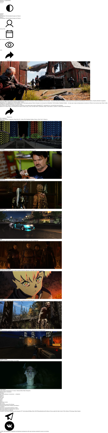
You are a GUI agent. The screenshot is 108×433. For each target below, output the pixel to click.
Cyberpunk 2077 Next (20, 411)
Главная (1, 13)
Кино (1, 399)
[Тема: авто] (9, 8)
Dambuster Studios (30, 119)
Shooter (6, 119)
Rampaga (2, 1)
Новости (45, 119)
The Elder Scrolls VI (60, 411)
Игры (1, 119)
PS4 (25, 119)
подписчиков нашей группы (10, 100)
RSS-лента (2, 403)
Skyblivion (43, 411)
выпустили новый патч (74, 100)
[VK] (54, 426)
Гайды (1, 398)
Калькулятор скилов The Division (7, 404)
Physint (39, 411)
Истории (2, 397)
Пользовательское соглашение (6, 410)
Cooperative (11, 119)
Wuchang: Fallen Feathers (75, 411)
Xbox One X (40, 119)
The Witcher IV (67, 411)
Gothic (26, 411)
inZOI (28, 411)
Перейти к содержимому (5, 0)
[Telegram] (54, 416)
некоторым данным (28, 103)
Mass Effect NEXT (34, 411)
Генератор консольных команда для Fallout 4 (9, 405)
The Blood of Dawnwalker (50, 411)
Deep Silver (16, 119)
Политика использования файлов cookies (9, 407)
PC (19, 119)
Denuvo (1, 14)
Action (22, 119)
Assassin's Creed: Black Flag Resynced (8, 411)
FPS (4, 119)
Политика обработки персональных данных (9, 408)
